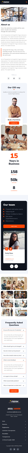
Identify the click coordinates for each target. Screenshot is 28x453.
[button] (14, 330)
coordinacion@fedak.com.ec (14, 412)
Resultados (5, 433)
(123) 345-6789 (9, 260)
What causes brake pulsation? (11, 381)
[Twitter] (14, 78)
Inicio (3, 421)
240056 (14, 408)
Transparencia (6, 436)
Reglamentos (5, 427)
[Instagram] (19, 78)
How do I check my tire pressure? (11, 351)
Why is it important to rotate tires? (12, 385)
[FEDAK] (5, 2)
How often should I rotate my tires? (12, 355)
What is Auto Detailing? (9, 360)
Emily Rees (9, 253)
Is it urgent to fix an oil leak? (10, 376)
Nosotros (4, 424)
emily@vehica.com (9, 259)
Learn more (14, 226)
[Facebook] (8, 78)
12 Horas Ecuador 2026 (8, 440)
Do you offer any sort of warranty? (12, 330)
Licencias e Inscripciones (8, 430)
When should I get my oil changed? (12, 346)
